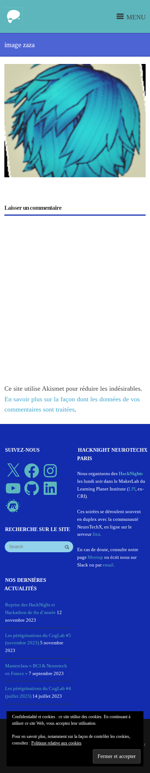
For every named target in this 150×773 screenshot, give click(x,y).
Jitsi (96, 534)
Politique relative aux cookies (56, 743)
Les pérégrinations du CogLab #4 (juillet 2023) (38, 692)
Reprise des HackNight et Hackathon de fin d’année (30, 608)
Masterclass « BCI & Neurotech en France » (36, 669)
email (108, 565)
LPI (132, 489)
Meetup (95, 557)
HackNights (131, 473)
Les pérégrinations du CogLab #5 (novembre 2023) (38, 639)
